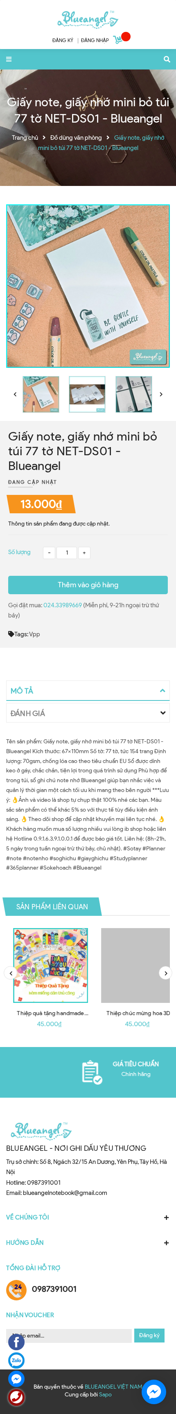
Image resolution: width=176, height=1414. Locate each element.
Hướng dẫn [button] (25, 1242)
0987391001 (44, 1182)
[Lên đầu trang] (155, 1361)
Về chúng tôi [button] (27, 1217)
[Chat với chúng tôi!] (154, 1392)
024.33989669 (63, 605)
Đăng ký (149, 1335)
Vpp (34, 634)
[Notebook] (88, 18)
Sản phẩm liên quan (52, 907)
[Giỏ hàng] (118, 41)
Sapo (105, 1394)
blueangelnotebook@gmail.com (65, 1193)
